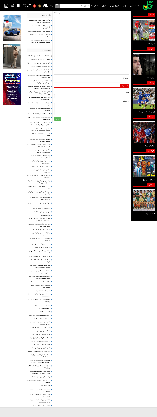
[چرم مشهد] (12, 56)
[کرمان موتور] (12, 28)
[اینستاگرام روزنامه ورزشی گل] (12, 89)
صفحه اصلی (134, 5)
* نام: (127, 92)
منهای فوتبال (93, 5)
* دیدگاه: (126, 101)
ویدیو (125, 5)
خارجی (104, 5)
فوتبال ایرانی (114, 5)
